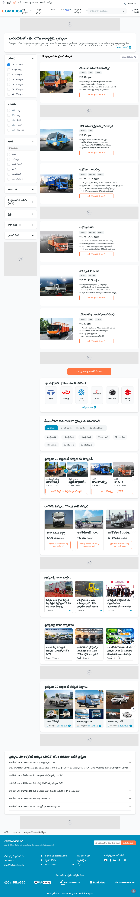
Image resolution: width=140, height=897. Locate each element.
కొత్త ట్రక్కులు (25, 10)
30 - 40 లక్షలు (17, 89)
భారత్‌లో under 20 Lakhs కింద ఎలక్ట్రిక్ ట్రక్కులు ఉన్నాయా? (35, 806)
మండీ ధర (53, 10)
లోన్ (65, 9)
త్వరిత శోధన (50, 860)
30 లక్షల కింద (120, 437)
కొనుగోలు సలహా (83, 855)
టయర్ (42, 2)
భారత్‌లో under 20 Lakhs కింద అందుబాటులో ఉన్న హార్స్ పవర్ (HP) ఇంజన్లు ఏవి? (44, 791)
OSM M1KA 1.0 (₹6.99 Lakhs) (91, 768)
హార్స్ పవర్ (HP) (15, 224)
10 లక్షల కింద (69, 437)
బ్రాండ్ (10, 141)
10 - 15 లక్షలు (17, 79)
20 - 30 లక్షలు (17, 84)
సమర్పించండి (128, 843)
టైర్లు (9, 214)
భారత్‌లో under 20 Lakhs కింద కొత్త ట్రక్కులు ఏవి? (30, 798)
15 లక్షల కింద (86, 437)
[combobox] (132, 3)
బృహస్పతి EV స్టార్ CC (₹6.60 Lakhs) (64, 768)
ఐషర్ (14, 169)
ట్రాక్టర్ (9, 2)
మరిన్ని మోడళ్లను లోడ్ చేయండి (89, 371)
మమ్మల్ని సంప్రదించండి (14, 856)
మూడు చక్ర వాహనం (30, 2)
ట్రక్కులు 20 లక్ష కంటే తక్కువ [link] (35, 832)
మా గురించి (9, 860)
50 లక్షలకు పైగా (86, 445)
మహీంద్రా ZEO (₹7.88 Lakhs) (116, 768)
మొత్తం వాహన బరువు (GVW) (17, 202)
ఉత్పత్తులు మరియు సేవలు (56, 855)
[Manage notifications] (133, 891)
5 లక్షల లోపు (17, 70)
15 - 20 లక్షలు (17, 65)
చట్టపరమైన (81, 860)
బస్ (19, 2)
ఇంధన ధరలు (50, 864)
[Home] (12, 11)
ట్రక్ (14, 2)
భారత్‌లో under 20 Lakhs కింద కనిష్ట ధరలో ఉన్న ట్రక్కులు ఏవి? (36, 783)
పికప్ (19, 120)
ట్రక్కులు (17, 832)
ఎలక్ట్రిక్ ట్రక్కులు (39, 10)
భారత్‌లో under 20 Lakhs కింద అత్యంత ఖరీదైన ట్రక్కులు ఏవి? (36, 775)
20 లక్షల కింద (103, 437)
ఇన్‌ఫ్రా (49, 2)
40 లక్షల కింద (52, 445)
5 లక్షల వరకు (51, 437)
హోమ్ (6, 832)
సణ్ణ (18, 110)
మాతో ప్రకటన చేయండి (14, 865)
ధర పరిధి (11, 58)
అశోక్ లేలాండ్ (17, 164)
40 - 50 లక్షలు (17, 94)
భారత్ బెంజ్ (16, 174)
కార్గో (18, 115)
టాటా (14, 154)
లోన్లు (79, 864)
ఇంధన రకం (12, 189)
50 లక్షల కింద (69, 445)
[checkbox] (8, 64)
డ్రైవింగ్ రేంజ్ (13, 235)
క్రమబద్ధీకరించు (127, 57)
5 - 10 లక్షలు (17, 74)
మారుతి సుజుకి (17, 179)
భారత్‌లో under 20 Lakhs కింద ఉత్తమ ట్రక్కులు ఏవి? (32, 762)
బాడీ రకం (12, 104)
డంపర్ (19, 125)
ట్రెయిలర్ (20, 130)
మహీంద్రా (15, 159)
